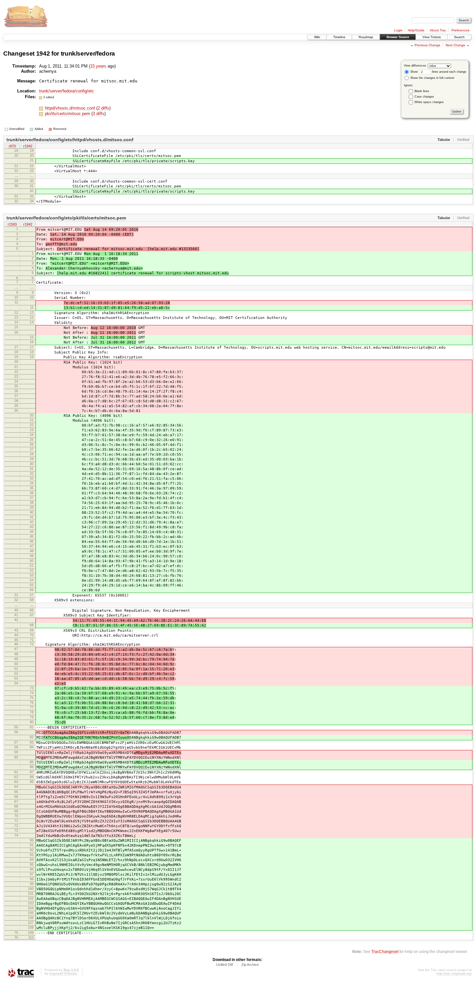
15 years (98, 66)
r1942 (27, 146)
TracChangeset (384, 951)
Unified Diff (224, 964)
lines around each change (448, 71)
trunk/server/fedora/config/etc (66, 91)
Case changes (424, 96)
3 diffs (98, 113)
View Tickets (431, 37)
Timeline (339, 37)
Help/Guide (416, 30)
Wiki (317, 37)
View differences (415, 65)
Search (459, 37)
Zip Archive (250, 964)
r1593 (12, 224)
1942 (43, 53)
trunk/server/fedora (88, 53)
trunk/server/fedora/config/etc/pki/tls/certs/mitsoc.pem (66, 217)
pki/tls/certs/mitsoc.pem (68, 113)
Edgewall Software (63, 973)
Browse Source (397, 37)
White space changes (429, 102)
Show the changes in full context (431, 77)
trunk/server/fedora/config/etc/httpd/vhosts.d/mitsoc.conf (69, 139)
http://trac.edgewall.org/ (454, 973)
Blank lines (422, 91)
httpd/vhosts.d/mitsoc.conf (70, 108)
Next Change (455, 45)
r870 (12, 146)
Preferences (460, 30)
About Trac (438, 30)
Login (398, 30)
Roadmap (366, 37)
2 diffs (103, 108)
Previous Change (427, 45)
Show (413, 71)
